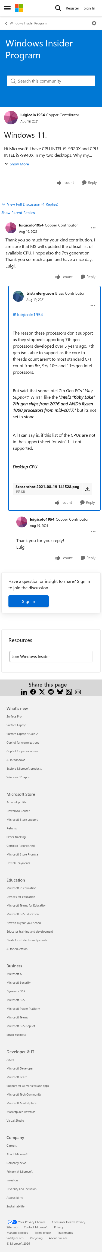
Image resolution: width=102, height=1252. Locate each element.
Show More (19, 163)
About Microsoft (17, 1154)
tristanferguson (40, 293)
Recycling (36, 1238)
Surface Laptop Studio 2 (22, 734)
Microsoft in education (21, 888)
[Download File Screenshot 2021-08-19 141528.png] (87, 489)
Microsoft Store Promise (22, 854)
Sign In (89, 8)
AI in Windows (16, 760)
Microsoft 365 (16, 1000)
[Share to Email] (78, 691)
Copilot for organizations (23, 742)
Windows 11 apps (18, 777)
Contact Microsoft (36, 1227)
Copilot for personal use (22, 751)
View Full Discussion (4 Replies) (32, 204)
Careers (12, 1145)
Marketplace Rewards (21, 1112)
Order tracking (16, 837)
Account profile (16, 802)
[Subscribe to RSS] (69, 691)
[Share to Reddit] (51, 691)
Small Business (16, 1035)
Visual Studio (15, 1120)
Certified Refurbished (21, 846)
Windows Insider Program (28, 23)
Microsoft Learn (17, 1077)
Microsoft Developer (20, 1068)
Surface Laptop (16, 725)
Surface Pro (14, 716)
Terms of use (43, 1233)
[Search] (58, 8)
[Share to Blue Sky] (60, 691)
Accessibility (15, 1198)
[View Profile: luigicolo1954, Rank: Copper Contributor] (11, 117)
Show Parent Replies (18, 212)
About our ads (58, 1238)
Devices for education (21, 897)
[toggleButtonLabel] (94, 23)
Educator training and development (30, 931)
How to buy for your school (24, 923)
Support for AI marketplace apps (28, 1086)
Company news (16, 1163)
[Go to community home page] (19, 8)
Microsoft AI (15, 974)
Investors (12, 1180)
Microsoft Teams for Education (26, 905)
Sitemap (12, 1227)
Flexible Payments (18, 863)
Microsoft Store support (22, 819)
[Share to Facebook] (33, 691)
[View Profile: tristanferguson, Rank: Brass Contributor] (18, 296)
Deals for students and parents (27, 940)
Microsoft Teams (17, 1017)
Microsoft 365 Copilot (21, 1026)
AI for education (17, 949)
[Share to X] (42, 691)
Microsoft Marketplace (21, 1103)
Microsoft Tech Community (24, 1094)
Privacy (58, 1227)
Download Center (18, 811)
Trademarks (65, 1233)
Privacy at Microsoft (20, 1171)
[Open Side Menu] (7, 8)
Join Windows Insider (31, 656)
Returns (12, 828)
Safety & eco (15, 1238)
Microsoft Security (18, 982)
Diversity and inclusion (21, 1189)
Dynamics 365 (16, 991)
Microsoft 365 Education (23, 914)
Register (72, 8)
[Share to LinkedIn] (24, 691)
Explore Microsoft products (24, 768)
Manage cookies (17, 1233)
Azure (10, 1060)
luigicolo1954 (32, 114)
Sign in (28, 601)
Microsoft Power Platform (23, 1008)
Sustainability (15, 1206)
